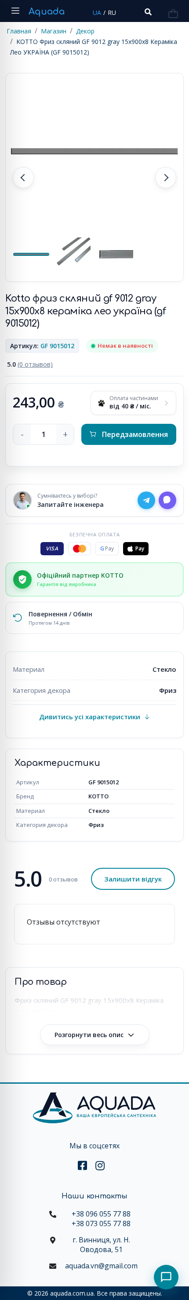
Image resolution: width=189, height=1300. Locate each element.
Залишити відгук (133, 878)
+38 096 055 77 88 (101, 1214)
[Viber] (167, 500)
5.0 (30, 364)
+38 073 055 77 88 (101, 1223)
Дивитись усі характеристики (89, 716)
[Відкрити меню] (15, 11)
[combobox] (147, 12)
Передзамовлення (135, 434)
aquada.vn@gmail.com (101, 1266)
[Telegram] (146, 500)
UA (97, 12)
